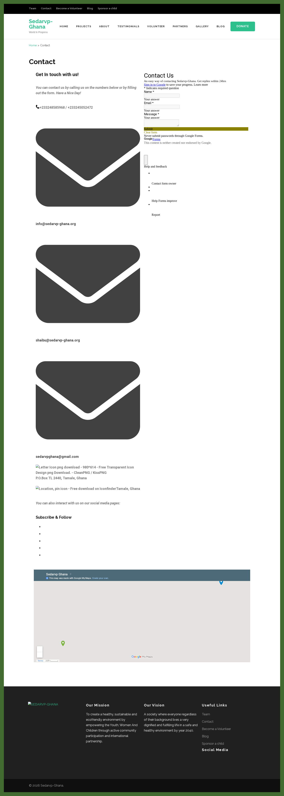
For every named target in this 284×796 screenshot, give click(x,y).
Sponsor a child (107, 8)
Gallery (202, 26)
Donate (242, 26)
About (104, 26)
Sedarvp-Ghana (41, 24)
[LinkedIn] (235, 9)
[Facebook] (229, 9)
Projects (83, 26)
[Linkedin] (44, 541)
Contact (46, 8)
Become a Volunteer (69, 8)
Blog (90, 8)
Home (64, 26)
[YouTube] (246, 9)
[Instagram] (240, 9)
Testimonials (128, 26)
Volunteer (156, 26)
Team (32, 8)
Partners (180, 26)
